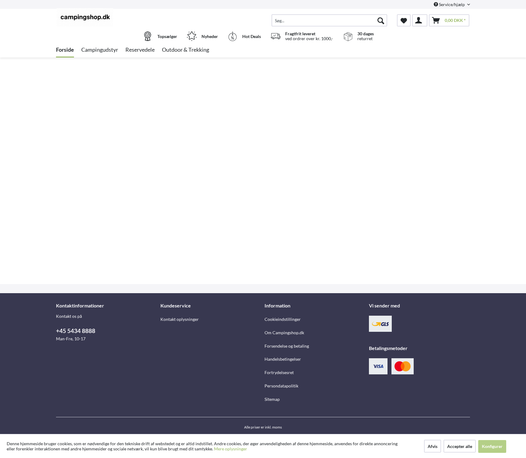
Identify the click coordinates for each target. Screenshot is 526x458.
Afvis (432, 446)
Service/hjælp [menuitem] (452, 4)
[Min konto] (419, 20)
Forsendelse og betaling (287, 346)
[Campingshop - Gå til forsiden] (107, 17)
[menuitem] (329, 20)
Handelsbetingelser (283, 359)
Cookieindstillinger (283, 319)
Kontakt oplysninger (179, 319)
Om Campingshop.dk (284, 332)
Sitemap (272, 399)
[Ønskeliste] (404, 20)
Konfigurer (492, 446)
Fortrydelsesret (279, 372)
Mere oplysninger (230, 448)
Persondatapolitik (281, 385)
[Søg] (380, 20)
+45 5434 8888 (75, 330)
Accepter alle (459, 446)
